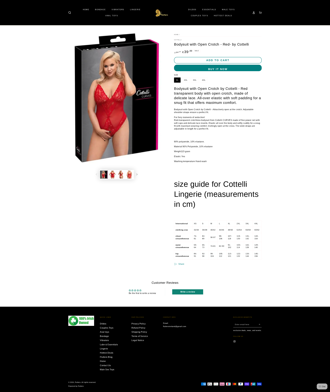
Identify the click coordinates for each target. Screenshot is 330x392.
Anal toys (104, 332)
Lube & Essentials (109, 344)
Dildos (103, 324)
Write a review (187, 292)
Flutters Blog (106, 357)
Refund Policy (138, 328)
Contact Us (105, 365)
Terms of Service (139, 336)
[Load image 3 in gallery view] (121, 174)
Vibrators (104, 340)
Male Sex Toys (107, 369)
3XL (195, 80)
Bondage (104, 336)
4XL (204, 80)
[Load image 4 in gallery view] (129, 174)
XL (177, 80)
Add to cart (217, 60)
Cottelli (178, 40)
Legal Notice (137, 340)
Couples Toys (106, 328)
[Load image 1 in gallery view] (104, 174)
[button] (69, 12)
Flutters (78, 382)
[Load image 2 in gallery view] (112, 174)
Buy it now (218, 69)
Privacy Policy (138, 324)
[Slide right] (137, 174)
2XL (186, 80)
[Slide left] (96, 174)
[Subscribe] (260, 324)
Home (176, 34)
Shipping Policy (139, 332)
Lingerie (104, 349)
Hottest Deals (106, 353)
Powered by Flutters (76, 386)
